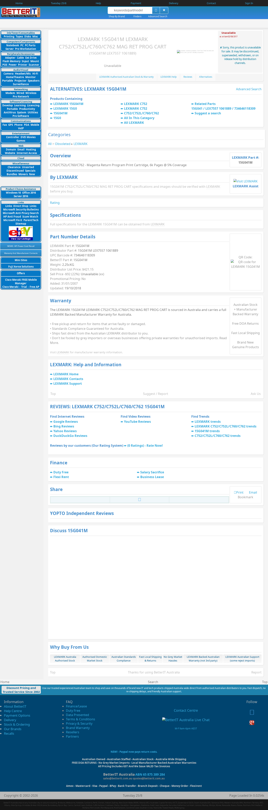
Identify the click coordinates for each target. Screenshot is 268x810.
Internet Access (27, 153)
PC (22, 45)
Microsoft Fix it (12, 220)
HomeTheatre (15, 77)
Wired (20, 93)
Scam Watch (30, 216)
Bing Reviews (63, 426)
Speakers (33, 80)
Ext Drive (31, 57)
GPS (10, 125)
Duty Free (60, 472)
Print (239, 492)
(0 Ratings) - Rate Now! (145, 445)
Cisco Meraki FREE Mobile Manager (21, 281)
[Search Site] (156, 10)
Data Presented (77, 715)
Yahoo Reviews (65, 431)
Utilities (33, 112)
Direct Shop (20, 206)
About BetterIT (15, 706)
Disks (27, 36)
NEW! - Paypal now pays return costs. (134, 752)
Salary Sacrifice (152, 472)
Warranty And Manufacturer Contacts (20, 253)
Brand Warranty (78, 728)
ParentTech (31, 220)
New (32, 174)
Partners (72, 736)
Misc (35, 36)
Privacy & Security (79, 723)
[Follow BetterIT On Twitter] (251, 713)
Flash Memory (11, 61)
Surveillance (21, 84)
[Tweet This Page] (139, 500)
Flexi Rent (61, 477)
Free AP (34, 287)
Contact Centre (186, 710)
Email (21, 149)
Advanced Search (249, 89)
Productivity (27, 109)
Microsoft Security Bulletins (21, 209)
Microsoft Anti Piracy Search (21, 213)
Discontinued (15, 170)
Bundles (12, 174)
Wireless (31, 93)
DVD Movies (28, 137)
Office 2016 (29, 192)
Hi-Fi (35, 73)
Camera (9, 73)
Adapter (10, 57)
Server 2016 (21, 196)
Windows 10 (13, 192)
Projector (20, 80)
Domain (11, 149)
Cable (20, 57)
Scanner (34, 65)
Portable (7, 80)
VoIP (21, 128)
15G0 (57, 118)
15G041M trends (207, 431)
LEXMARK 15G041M (68, 104)
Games (20, 140)
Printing (9, 36)
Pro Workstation (25, 49)
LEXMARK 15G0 (65, 108)
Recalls (9, 733)
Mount (34, 61)
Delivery (10, 720)
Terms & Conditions (80, 719)
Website (10, 153)
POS (4, 65)
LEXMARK (81, 144)
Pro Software (21, 116)
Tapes (19, 36)
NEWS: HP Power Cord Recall (20, 246)
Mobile (35, 125)
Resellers (72, 732)
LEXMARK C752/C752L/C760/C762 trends (225, 426)
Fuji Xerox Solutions (21, 266)
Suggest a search (208, 113)
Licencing (33, 105)
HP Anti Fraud (12, 216)
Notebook (12, 45)
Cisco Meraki (10, 287)
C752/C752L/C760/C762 (141, 113)
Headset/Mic (23, 73)
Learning (20, 105)
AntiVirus (10, 112)
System (21, 112)
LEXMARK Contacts (68, 379)
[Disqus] (156, 587)
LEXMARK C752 (135, 104)
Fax (5, 125)
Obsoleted (62, 144)
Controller (12, 137)
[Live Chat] (186, 719)
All (50, 144)
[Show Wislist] (164, 10)
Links (8, 206)
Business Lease (152, 477)
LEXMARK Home (65, 374)
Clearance (14, 167)
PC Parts (30, 45)
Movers (23, 174)
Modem (10, 93)
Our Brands (12, 729)
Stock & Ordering (17, 724)
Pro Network (21, 96)
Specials (30, 170)
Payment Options (17, 715)
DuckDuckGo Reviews (70, 436)
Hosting (31, 149)
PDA (26, 125)
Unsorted (28, 167)
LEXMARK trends (208, 421)
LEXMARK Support (67, 383)
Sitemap (20, 223)
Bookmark (245, 497)
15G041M (60, 113)
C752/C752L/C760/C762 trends (218, 436)
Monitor (30, 77)
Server (9, 49)
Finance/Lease (76, 706)
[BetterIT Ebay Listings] (20, 239)
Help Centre (13, 711)
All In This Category (139, 118)
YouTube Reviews (137, 421)
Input (25, 61)
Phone (18, 125)
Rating (55, 202)
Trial (24, 287)
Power (13, 65)
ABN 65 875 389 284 (150, 774)
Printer (22, 65)
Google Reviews (65, 421)
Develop (7, 105)
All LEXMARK (134, 122)
